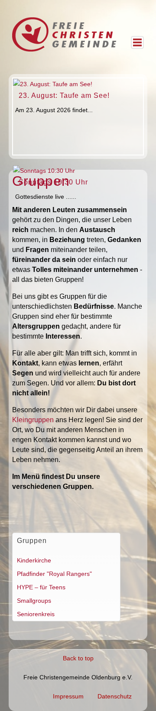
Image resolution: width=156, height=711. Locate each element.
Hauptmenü (137, 42)
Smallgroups (34, 600)
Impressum (68, 696)
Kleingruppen (33, 419)
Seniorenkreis (36, 614)
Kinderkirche (34, 560)
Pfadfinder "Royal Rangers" (54, 573)
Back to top (78, 658)
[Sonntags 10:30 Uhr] (44, 170)
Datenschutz (115, 696)
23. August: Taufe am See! (64, 95)
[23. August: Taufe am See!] (52, 83)
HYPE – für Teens (41, 587)
